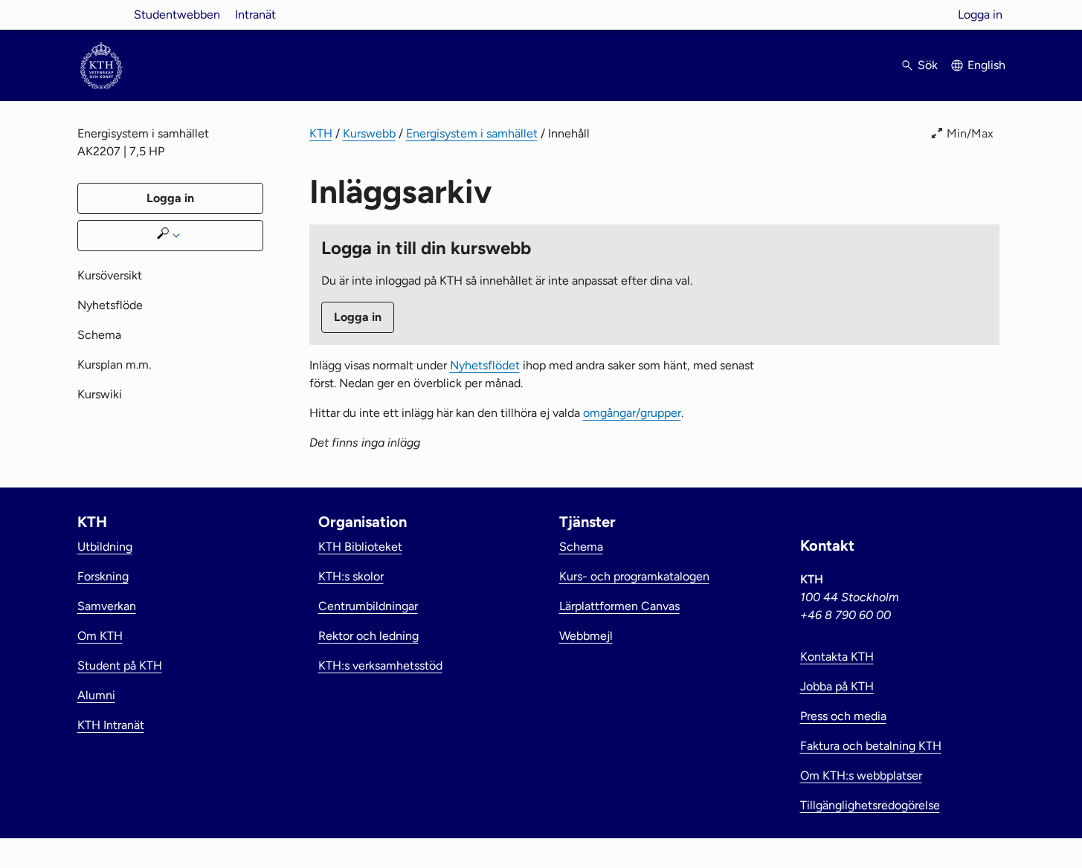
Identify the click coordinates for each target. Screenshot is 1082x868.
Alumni (96, 695)
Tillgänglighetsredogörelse (870, 805)
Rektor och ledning (368, 636)
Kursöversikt (109, 275)
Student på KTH (119, 665)
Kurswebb (369, 133)
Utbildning (104, 547)
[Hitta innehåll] (170, 235)
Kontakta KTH (837, 657)
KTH (320, 133)
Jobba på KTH (837, 686)
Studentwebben (177, 14)
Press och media (843, 716)
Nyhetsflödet (485, 365)
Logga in (980, 14)
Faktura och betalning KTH (870, 746)
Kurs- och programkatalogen (634, 576)
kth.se (101, 14)
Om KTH (100, 636)
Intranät (255, 14)
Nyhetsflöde (110, 305)
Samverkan (106, 606)
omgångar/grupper (632, 413)
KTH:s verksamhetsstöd (380, 665)
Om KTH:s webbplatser (861, 775)
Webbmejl (586, 636)
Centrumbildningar (368, 606)
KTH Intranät (110, 725)
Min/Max (970, 133)
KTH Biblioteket (360, 547)
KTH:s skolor (351, 576)
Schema (99, 335)
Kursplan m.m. (114, 364)
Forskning (103, 576)
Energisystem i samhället (472, 133)
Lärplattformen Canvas (619, 606)
